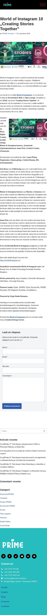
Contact (5, 606)
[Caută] (44, 431)
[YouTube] (22, 556)
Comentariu (7, 376)
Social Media (5, 525)
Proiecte (5, 601)
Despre (4, 592)
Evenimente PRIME (7, 506)
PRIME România (8, 33)
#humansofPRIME (7, 494)
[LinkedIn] (28, 556)
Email (5, 357)
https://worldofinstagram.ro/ (10, 260)
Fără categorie (5, 514)
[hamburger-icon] (42, 4)
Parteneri (3, 518)
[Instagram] (3, 556)
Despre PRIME (5, 502)
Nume (5, 347)
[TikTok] (15, 556)
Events (2, 510)
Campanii (3, 498)
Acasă (4, 587)
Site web (5, 366)
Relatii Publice (5, 522)
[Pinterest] (34, 556)
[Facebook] (9, 556)
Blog (3, 597)
